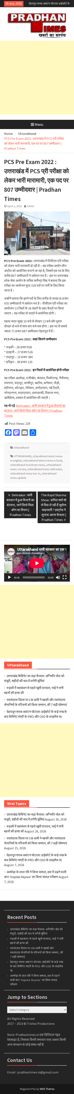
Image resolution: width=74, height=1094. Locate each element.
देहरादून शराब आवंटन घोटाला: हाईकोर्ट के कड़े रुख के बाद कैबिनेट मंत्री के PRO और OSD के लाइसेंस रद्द (36, 966)
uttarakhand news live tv (25, 473)
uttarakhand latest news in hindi (42, 460)
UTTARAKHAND (22, 456)
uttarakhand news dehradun (45, 469)
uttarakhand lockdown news (27, 465)
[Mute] (58, 577)
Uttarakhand (21, 447)
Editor (31, 206)
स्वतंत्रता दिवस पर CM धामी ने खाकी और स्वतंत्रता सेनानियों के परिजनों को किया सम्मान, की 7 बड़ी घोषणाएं (36, 952)
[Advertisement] (37, 78)
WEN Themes (47, 1089)
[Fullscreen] (64, 577)
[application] (37, 563)
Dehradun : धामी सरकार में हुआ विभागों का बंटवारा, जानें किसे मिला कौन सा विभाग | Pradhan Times (35, 411)
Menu (39, 124)
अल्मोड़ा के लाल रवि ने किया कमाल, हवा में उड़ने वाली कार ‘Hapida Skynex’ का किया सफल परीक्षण (35, 980)
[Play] (9, 577)
